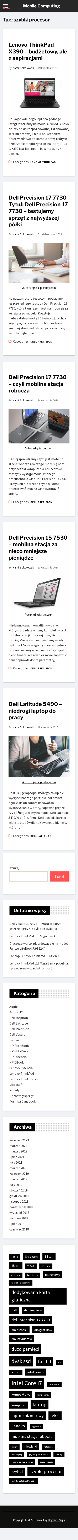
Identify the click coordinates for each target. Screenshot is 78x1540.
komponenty (43, 1394)
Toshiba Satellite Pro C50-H (23, 1481)
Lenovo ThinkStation (24, 1079)
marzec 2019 (18, 1179)
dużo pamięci (25, 1349)
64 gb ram (15, 1275)
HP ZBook (16, 1062)
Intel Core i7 (26, 1383)
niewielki (30, 1446)
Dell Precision (41, 341)
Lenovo (18, 1426)
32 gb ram (45, 1266)
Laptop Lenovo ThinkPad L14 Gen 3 (34, 956)
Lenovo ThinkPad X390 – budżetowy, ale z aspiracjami (38, 51)
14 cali (49, 1256)
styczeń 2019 (18, 1190)
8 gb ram (31, 1256)
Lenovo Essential (21, 1068)
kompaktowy (20, 1394)
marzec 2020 (18, 1168)
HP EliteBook (19, 1046)
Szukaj (14, 868)
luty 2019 (15, 1185)
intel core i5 (35, 1372)
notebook (48, 1446)
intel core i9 (54, 1384)
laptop (39, 1404)
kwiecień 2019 (19, 1173)
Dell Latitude (40, 836)
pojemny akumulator (39, 1454)
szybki (17, 1471)
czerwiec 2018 (19, 1229)
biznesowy (52, 1275)
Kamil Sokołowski (24, 68)
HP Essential (18, 1057)
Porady (14, 1090)
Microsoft (16, 1085)
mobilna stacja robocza (32, 1436)
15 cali (15, 1265)
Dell (14, 1310)
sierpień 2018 (18, 1218)
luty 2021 (15, 1162)
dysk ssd (21, 1361)
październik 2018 (21, 1207)
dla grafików (43, 1330)
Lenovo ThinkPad (43, 162)
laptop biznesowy (27, 1415)
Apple (13, 1007)
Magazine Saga (56, 1520)
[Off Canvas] (5, 6)
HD (59, 1362)
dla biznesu (19, 1330)
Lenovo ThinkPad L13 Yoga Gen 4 (32, 936)
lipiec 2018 (16, 1224)
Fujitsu (14, 1040)
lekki (55, 1415)
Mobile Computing (41, 6)
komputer (18, 1405)
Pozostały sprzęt (21, 1096)
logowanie (36, 1426)
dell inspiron (33, 1310)
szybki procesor (46, 1471)
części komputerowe (20, 1282)
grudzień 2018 (19, 1196)
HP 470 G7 (15, 1372)
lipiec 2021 (16, 1157)
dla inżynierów (21, 1339)
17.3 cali (31, 1266)
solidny (59, 1454)
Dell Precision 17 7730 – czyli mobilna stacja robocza (38, 384)
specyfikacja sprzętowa (22, 1462)
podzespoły (16, 1454)
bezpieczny (32, 1275)
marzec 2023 (18, 1146)
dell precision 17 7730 (30, 1320)
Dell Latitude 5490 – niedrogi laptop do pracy (35, 711)
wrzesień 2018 (19, 1212)
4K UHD (14, 1257)
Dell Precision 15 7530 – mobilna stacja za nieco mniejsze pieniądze (38, 547)
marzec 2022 (18, 1151)
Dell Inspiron (18, 1018)
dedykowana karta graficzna (30, 1296)
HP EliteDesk (18, 1051)
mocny (14, 1446)
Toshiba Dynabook (22, 1101)
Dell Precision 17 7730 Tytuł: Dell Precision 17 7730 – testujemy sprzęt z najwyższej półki (38, 211)
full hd (44, 1361)
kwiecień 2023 (19, 1140)
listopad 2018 (18, 1201)
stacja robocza (46, 1462)
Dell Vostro (17, 1034)
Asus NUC (16, 1012)
